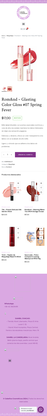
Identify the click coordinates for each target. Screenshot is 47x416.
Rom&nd (9, 167)
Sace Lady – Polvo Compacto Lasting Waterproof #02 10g (33, 257)
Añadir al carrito (25, 154)
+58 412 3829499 (11, 307)
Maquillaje (10, 36)
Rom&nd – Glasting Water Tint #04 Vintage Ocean (35, 210)
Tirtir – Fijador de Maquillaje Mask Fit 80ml (11, 256)
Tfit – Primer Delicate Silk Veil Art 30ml (11, 210)
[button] (23, 24)
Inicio (3, 36)
